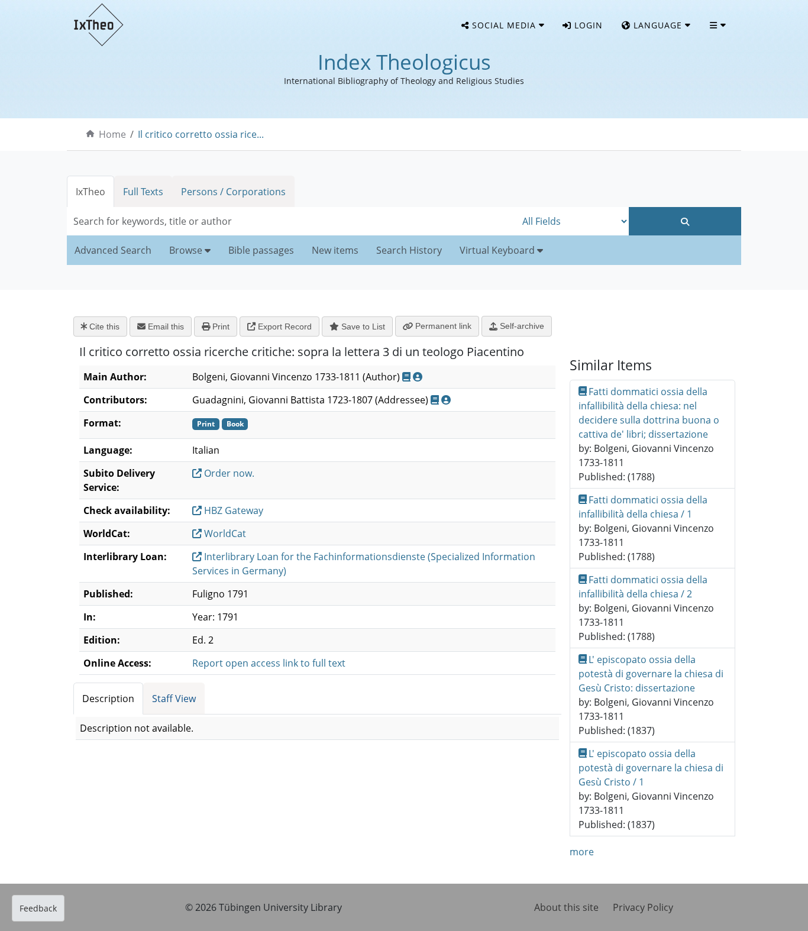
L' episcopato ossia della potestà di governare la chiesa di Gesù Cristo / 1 (650, 767)
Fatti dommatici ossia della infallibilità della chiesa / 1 (643, 507)
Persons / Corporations (233, 191)
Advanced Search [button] (113, 250)
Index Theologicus (404, 62)
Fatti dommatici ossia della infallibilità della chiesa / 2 (643, 586)
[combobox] (291, 221)
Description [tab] (108, 698)
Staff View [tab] (174, 698)
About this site (566, 907)
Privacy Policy (643, 907)
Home (112, 134)
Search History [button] (409, 250)
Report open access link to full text (268, 663)
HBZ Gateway (232, 510)
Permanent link (442, 326)
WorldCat (224, 533)
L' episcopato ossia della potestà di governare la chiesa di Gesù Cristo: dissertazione (650, 673)
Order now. (228, 473)
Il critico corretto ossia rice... (201, 134)
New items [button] (335, 250)
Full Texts (143, 191)
